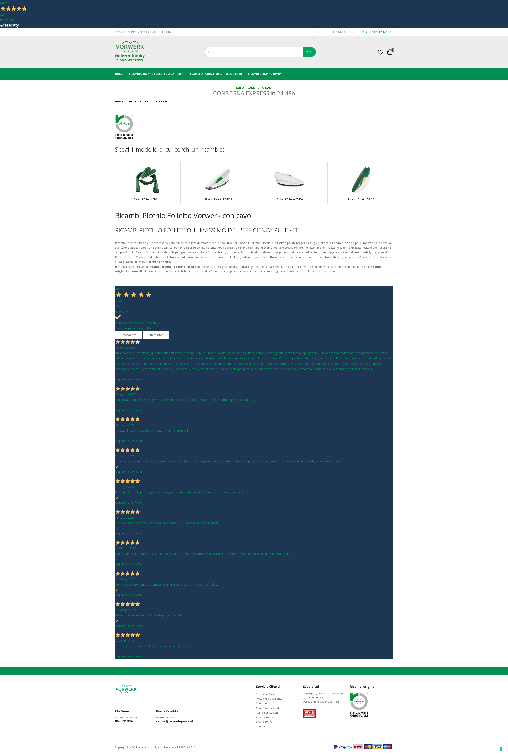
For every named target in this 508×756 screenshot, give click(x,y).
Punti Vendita (167, 711)
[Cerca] (309, 52)
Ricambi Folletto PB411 (147, 199)
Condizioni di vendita (269, 708)
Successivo (156, 335)
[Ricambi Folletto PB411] (147, 179)
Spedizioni (262, 703)
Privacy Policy (264, 717)
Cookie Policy (264, 722)
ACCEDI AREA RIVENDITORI (378, 32)
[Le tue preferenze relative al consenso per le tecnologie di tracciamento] (501, 749)
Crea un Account (343, 32)
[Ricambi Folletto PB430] (290, 179)
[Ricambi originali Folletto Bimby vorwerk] (130, 52)
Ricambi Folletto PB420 (361, 199)
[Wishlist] (381, 52)
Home (119, 101)
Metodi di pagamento (269, 698)
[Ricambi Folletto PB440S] (218, 179)
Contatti (261, 726)
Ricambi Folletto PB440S (218, 199)
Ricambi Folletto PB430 (290, 199)
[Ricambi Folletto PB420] (361, 179)
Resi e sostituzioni (267, 712)
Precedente (128, 335)
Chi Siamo (123, 711)
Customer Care (265, 694)
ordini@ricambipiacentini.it (178, 721)
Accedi (319, 32)
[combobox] (260, 52)
